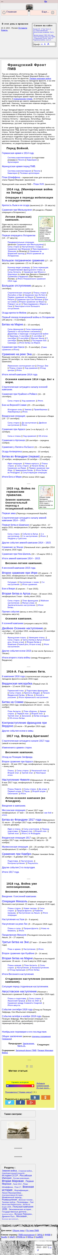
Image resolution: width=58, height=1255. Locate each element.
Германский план (16, 690)
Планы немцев (14, 965)
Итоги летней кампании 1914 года (19, 374)
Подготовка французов (37, 690)
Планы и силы (14, 928)
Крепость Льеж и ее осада (15, 205)
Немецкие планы (37, 637)
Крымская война (7, 1214)
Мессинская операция (13, 810)
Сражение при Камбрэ (16, 853)
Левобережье (14, 412)
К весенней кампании (25, 896)
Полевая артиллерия (29, 173)
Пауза (27, 791)
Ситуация (12, 582)
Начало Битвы (38, 466)
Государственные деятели (14, 1212)
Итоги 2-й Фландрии (31, 833)
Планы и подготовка (17, 998)
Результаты (33, 863)
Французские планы (17, 637)
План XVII (38, 184)
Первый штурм (14, 791)
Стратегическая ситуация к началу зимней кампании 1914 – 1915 (24, 519)
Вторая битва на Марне (17, 958)
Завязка (28, 409)
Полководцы (23, 1202)
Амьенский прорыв (16, 1001)
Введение (7, 896)
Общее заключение (12, 1036)
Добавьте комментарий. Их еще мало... (43, 1085)
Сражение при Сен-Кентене (29, 299)
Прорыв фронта (24, 910)
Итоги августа (14, 1005)
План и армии (14, 949)
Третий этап (13, 716)
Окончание (13, 793)
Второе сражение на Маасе (32, 302)
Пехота (21, 160)
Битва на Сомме (13, 702)
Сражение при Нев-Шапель (16, 554)
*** (27, 1066)
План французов (30, 600)
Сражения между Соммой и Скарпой (25, 1003)
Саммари (12, 343)
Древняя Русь (8, 1216)
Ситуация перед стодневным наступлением (25, 986)
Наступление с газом (29, 582)
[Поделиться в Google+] (31, 1104)
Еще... (45, 12)
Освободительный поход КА (13, 1173)
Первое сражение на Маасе (21, 297)
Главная (11, 12)
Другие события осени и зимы (17, 731)
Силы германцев (40, 267)
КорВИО (39, 1237)
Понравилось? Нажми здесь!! (18, 1092)
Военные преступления (10, 1219)
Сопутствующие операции (35, 472)
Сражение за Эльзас (13, 547)
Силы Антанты (14, 272)
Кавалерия (32, 160)
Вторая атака (18, 642)
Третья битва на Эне (15, 942)
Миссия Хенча (37, 338)
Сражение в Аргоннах (13, 440)
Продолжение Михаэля (14, 935)
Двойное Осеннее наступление (22, 628)
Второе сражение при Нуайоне (18, 953)
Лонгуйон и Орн (15, 295)
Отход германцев (17, 970)
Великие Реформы (23, 1214)
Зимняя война (9, 1171)
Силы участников (31, 829)
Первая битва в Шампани (15, 525)
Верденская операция (13, 416)
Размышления (10, 1199)
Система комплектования (19, 157)
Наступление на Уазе (13, 919)
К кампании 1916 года (13, 676)
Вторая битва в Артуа (16, 593)
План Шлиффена (11, 177)
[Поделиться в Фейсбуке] (20, 1104)
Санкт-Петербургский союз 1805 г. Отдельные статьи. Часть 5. (44, 37)
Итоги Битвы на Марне (29, 343)
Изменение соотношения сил (21, 366)
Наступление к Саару (32, 247)
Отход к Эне (42, 366)
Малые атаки (28, 603)
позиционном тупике (22, 99)
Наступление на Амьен (29, 913)
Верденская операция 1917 (16, 838)
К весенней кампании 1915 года (18, 568)
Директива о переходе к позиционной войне (28, 334)
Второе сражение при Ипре (19, 572)
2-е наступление (30, 536)
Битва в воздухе (41, 716)
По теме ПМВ (32, 1230)
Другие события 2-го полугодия (18, 867)
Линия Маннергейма (12, 1193)
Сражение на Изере (17, 468)
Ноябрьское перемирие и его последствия (24, 1032)
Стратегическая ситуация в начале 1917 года (25, 741)
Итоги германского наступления (33, 697)
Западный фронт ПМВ (26, 1050)
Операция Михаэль (14, 901)
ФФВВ (47, 1235)
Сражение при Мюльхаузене (17, 210)
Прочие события (11, 611)
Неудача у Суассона (17, 538)
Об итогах (43, 436)
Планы (11, 770)
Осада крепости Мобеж (14, 313)
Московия (21, 1216)
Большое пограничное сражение (23, 260)
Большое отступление (16, 285)
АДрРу (12, 1237)
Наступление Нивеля (16, 779)
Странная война (25, 1171)
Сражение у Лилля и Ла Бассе (18, 447)
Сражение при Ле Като (35, 295)
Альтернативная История (12, 1195)
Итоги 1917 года (10, 872)
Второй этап (37, 713)
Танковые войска (9, 1202)
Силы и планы (14, 436)
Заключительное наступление (21, 605)
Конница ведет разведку (19, 267)
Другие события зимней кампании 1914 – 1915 (26, 542)
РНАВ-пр (21, 1237)
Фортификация (21, 1190)
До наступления (29, 423)
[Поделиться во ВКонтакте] (35, 1099)
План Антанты (14, 711)
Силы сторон (14, 247)
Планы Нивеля (14, 789)
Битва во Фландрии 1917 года (21, 819)
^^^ (31, 1066)
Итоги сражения (29, 584)
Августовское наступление (19, 991)
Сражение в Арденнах (18, 276)
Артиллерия (13, 162)
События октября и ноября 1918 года (21, 1016)
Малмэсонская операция (15, 847)
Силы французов (15, 329)
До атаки (43, 789)
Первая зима (9, 513)
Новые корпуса (32, 463)
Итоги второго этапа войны (16, 657)
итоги (4, 815)
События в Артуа (30, 534)
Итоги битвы (33, 970)
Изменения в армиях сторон (17, 747)
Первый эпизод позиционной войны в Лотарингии (28, 317)
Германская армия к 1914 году (18, 153)
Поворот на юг (14, 304)
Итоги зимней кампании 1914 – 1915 (21, 558)
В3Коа (30, 1237)
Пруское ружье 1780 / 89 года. (43, 35)
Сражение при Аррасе (13, 429)
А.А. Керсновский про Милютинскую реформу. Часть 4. (43, 32)
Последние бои (39, 340)
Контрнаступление (16, 863)
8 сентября (23, 338)
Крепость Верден (32, 693)
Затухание (26, 716)
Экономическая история (20, 1209)
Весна (30, 695)
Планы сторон (39, 293)
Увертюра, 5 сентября (19, 336)
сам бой (47, 813)
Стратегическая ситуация (19, 293)
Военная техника (26, 1200)
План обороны (30, 711)
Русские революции (21, 1178)
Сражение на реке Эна (17, 354)
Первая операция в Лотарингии (18, 235)
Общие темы (18, 1230)
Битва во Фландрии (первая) (21, 456)
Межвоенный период (12, 1197)
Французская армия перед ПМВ (18, 166)
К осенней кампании (12, 623)
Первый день (23, 644)
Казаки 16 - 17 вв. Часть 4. (42, 29)
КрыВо (4, 1237)
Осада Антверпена (12, 451)
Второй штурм (38, 791)
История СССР (10, 1175)
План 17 (18, 1187)
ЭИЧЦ (40, 1235)
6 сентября (37, 336)
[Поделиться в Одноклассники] (45, 1099)
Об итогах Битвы (17, 718)
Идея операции (15, 463)
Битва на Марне (12, 324)
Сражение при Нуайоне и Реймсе (19, 394)
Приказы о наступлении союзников (24, 331)
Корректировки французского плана (26, 270)
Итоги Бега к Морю (12, 477)
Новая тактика (30, 908)
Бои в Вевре (8, 588)
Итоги (15, 349)
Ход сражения (31, 368)
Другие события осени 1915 (16, 651)
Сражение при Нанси (13, 347)
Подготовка (13, 861)
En (45, 1)
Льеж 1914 (17, 1184)
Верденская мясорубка (17, 683)
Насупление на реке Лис (15, 924)
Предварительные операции (21, 242)
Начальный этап (38, 770)
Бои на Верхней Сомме (14, 405)
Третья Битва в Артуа (32, 640)
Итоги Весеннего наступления (18, 974)
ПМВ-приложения (26, 1235)
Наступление (27, 861)
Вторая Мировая (13, 1181)
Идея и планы (14, 829)
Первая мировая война (40, 78)
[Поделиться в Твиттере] (9, 1104)
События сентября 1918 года (17, 1009)
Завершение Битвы (24, 470)
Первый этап (23, 713)
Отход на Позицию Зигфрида (17, 757)
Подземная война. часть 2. (42, 40)
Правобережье (40, 409)
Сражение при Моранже (19, 249)
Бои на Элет (33, 1001)
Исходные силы (15, 409)
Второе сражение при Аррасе (17, 761)
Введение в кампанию (13, 806)
